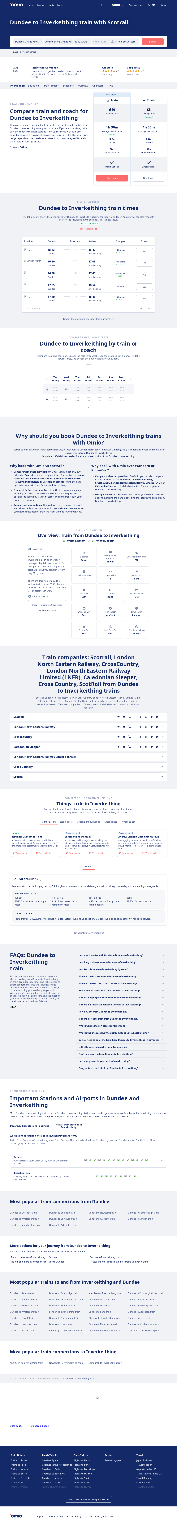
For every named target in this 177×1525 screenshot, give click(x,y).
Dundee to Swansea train (23, 1293)
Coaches (40, 5)
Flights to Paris (81, 1464)
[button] (82, 41)
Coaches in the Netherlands (57, 1464)
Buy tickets (33, 85)
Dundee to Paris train (99, 1311)
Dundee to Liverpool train (23, 1212)
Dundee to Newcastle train (102, 1212)
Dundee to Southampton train (143, 1324)
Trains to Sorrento (20, 1478)
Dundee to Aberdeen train (141, 1311)
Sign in (164, 5)
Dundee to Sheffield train (62, 1212)
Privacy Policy (74, 1516)
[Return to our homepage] (19, 5)
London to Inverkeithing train (64, 1311)
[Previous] (46, 379)
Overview (83, 85)
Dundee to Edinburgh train (63, 1218)
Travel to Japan (144, 1464)
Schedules (68, 85)
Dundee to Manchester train (25, 1225)
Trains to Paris (18, 1464)
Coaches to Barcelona (54, 1473)
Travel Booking (144, 1478)
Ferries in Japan (113, 1460)
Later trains (144, 308)
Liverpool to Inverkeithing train (144, 1330)
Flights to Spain (81, 1478)
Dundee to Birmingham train (143, 1305)
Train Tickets (18, 1455)
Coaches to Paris (51, 1469)
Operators (97, 85)
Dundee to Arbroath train (62, 1225)
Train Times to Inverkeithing (45, 1378)
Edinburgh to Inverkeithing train (66, 1330)
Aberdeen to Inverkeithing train (105, 1293)
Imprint (40, 1516)
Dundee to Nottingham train (64, 1318)
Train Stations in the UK (149, 1473)
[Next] (130, 379)
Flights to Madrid (82, 1473)
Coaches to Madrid (52, 1478)
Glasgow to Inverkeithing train (104, 1318)
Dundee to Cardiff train (22, 1318)
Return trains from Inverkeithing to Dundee (34, 1257)
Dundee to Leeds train (139, 1318)
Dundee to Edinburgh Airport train (146, 1293)
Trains (30, 5)
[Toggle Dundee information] (162, 1160)
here (111, 319)
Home (13, 1378)
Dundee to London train (140, 1218)
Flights (51, 5)
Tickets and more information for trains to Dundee (37, 1261)
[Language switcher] (118, 5)
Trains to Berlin (19, 1473)
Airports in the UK (146, 1469)
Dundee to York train (99, 1305)
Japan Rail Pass (144, 1460)
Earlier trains (33, 308)
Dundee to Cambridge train (63, 1293)
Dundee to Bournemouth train (104, 1330)
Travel (139, 1455)
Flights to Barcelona (84, 1469)
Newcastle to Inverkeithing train (66, 1299)
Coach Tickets (49, 1455)
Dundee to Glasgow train (101, 1218)
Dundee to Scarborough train (143, 1212)
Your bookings (135, 5)
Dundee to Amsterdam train (24, 1218)
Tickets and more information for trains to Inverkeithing (119, 1261)
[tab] (49, 821)
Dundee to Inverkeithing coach (106, 1257)
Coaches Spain (50, 1460)
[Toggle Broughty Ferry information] (162, 1176)
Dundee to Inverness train (141, 1299)
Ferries (60, 5)
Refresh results (87, 228)
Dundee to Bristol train (22, 1330)
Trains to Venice (19, 1469)
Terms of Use (56, 1516)
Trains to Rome (19, 1460)
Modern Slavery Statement (100, 1516)
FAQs (110, 85)
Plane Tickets (80, 1455)
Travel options (51, 85)
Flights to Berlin (81, 1460)
